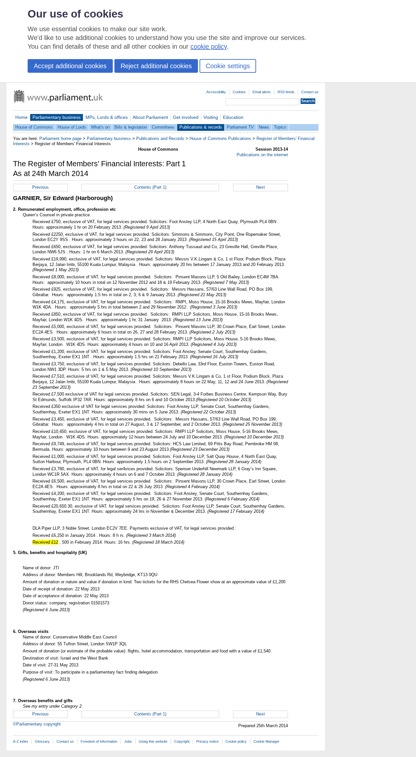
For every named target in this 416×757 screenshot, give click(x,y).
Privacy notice (207, 741)
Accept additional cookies (70, 65)
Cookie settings (228, 65)
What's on (100, 127)
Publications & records (200, 127)
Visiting (210, 117)
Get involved (186, 117)
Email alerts (262, 92)
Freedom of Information (99, 741)
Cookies (239, 92)
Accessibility (216, 92)
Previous (40, 187)
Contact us (309, 92)
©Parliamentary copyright (37, 724)
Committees (163, 127)
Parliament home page (60, 138)
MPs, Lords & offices (106, 117)
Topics (280, 127)
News (264, 127)
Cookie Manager (267, 741)
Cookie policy (236, 741)
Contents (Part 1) (150, 187)
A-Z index (20, 741)
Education (233, 117)
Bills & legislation (130, 127)
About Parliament (150, 117)
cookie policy (208, 46)
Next (260, 187)
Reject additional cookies (156, 65)
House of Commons (34, 127)
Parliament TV (240, 127)
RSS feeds (286, 92)
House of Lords (72, 127)
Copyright (181, 741)
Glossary (42, 741)
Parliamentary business (56, 117)
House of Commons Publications (220, 138)
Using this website (153, 741)
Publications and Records (160, 138)
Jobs (128, 741)
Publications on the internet (262, 154)
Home (21, 117)
